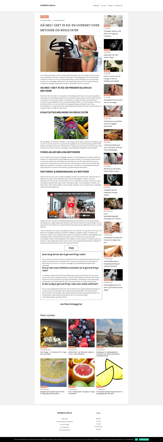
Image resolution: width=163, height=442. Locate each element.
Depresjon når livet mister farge (111, 56)
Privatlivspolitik (144, 439)
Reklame (96, 6)
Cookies (110, 6)
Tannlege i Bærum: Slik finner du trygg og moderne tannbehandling (112, 33)
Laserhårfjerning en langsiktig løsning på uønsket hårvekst (112, 263)
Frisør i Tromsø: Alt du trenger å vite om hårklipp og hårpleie (112, 78)
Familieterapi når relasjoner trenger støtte (110, 192)
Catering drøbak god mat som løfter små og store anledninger (113, 147)
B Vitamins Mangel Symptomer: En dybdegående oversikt (109, 392)
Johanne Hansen (59, 20)
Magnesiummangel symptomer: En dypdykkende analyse (52, 392)
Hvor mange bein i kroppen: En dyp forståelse (81, 392)
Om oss (103, 6)
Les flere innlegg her (71, 304)
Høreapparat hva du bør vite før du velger (113, 101)
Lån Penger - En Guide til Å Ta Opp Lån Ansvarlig (53, 353)
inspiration (107, 26)
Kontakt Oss (119, 6)
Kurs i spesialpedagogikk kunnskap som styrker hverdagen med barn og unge (113, 216)
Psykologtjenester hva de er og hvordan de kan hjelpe (113, 287)
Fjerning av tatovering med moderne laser (112, 170)
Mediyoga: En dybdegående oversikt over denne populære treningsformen (107, 354)
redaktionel (44, 16)
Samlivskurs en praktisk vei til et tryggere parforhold (113, 123)
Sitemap (98, 429)
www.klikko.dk (66, 430)
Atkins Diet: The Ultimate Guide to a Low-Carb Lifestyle (81, 353)
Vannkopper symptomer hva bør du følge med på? (113, 240)
